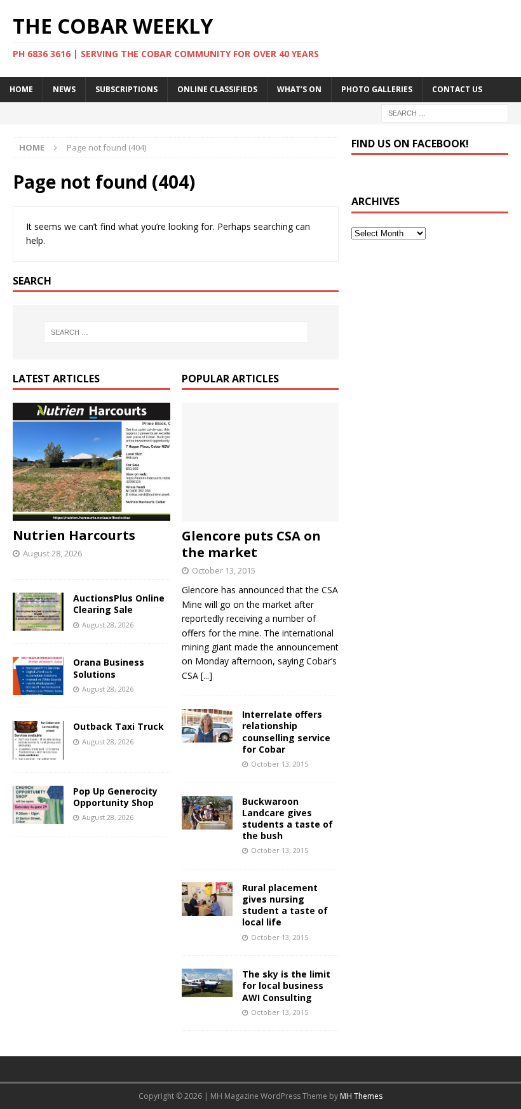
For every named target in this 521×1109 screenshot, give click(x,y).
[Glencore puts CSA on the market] (260, 462)
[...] (206, 675)
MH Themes (361, 1096)
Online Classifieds (217, 89)
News (64, 89)
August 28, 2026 (52, 553)
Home (21, 89)
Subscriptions (126, 89)
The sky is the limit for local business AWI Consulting (286, 985)
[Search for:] (444, 112)
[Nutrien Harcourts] (91, 462)
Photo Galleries (376, 89)
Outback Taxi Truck (118, 726)
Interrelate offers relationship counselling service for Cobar (286, 731)
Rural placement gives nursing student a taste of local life (285, 905)
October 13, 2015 (223, 570)
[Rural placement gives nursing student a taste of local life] (207, 899)
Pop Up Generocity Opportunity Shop (115, 797)
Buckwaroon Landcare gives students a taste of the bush (287, 818)
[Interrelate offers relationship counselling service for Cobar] (207, 726)
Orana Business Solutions (108, 668)
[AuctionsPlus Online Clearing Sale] (38, 612)
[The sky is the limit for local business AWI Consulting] (207, 983)
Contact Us (457, 89)
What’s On (299, 89)
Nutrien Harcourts (74, 535)
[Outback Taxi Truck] (38, 740)
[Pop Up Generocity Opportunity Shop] (38, 805)
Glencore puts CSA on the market (251, 544)
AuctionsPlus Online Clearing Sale (119, 603)
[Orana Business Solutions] (38, 676)
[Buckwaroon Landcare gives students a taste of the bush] (207, 813)
